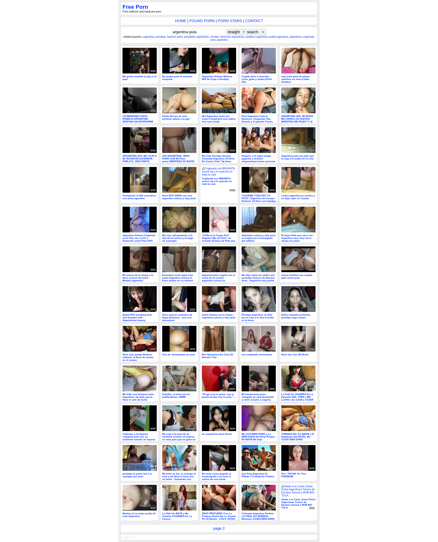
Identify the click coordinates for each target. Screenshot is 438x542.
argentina (148, 36)
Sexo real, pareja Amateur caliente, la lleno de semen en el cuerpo (138, 357)
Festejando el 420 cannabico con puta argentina (139, 197)
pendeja (161, 36)
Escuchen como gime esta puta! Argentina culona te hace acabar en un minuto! (178, 278)
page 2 (219, 528)
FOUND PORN (202, 21)
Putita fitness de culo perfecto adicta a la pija (176, 117)
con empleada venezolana (257, 354)
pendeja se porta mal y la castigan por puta (137, 475)
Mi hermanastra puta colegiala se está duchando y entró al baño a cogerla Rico (258, 398)
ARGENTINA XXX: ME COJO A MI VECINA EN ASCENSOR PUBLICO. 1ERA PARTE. (140, 158)
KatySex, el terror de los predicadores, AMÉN (176, 395)
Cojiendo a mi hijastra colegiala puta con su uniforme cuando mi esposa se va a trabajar (139, 438)
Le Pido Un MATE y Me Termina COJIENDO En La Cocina (177, 516)
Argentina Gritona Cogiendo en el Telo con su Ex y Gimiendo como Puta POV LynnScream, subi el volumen (139, 241)
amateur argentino (257, 36)
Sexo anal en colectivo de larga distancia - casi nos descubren (177, 317)
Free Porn (135, 7)
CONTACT (254, 21)
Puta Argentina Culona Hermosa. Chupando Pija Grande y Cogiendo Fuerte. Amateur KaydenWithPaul (257, 120)
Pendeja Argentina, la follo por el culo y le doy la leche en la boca (258, 317)
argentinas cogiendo (301, 36)
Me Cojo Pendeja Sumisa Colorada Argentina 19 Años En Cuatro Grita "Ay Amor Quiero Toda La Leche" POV (218, 159)
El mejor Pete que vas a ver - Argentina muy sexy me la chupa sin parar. (297, 238)
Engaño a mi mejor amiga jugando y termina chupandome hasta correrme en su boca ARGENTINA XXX (258, 159)
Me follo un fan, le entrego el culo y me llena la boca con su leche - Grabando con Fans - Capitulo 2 (179, 477)
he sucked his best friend (217, 434)
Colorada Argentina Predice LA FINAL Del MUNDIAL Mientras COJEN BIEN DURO (258, 516)
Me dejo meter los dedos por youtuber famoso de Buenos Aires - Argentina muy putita (258, 278)
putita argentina (278, 36)
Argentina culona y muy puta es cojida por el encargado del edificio (258, 238)
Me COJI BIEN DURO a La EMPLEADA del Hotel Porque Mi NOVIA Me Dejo (258, 437)
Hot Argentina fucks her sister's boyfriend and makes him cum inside (219, 119)
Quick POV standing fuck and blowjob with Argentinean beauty (137, 317)
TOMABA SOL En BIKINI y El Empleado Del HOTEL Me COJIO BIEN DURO (297, 437)
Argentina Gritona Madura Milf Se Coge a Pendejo (217, 77)
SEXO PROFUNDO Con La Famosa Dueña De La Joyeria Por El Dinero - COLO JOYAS (219, 516)
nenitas (214, 36)
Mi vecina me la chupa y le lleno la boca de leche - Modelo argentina (138, 278)
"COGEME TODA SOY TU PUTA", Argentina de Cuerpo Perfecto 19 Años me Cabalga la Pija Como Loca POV (259, 199)
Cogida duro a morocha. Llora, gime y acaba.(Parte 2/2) (257, 79)
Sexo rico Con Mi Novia (294, 354)
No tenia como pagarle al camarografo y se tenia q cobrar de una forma (216, 476)
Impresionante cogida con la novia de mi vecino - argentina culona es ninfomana (218, 279)
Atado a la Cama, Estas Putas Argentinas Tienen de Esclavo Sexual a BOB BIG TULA (298, 503)
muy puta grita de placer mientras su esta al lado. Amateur (295, 79)
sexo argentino (219, 39)
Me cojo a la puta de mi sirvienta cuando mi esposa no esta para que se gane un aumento (179, 438)
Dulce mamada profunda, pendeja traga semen (296, 316)
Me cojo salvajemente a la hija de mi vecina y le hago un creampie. (177, 238)
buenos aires (175, 36)
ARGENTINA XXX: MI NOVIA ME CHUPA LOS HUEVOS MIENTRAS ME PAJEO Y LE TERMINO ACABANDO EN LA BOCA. (297, 121)
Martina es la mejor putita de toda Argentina (139, 515)
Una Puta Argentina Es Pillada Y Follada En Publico (258, 475)
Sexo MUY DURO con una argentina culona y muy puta (179, 197)
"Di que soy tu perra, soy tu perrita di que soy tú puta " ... (219, 395)
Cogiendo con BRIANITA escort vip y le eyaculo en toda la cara (217, 181)
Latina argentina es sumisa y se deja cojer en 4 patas (298, 197)
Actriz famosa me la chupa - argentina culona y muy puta (218, 316)
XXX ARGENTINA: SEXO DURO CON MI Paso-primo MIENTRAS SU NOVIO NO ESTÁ (178, 159)
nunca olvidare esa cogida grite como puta (296, 276)
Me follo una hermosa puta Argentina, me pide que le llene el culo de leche (138, 397)
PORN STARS (230, 21)
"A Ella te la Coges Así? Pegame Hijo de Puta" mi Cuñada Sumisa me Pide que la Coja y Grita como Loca (218, 239)
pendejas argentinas (196, 36)
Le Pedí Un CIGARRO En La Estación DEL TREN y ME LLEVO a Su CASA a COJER (297, 397)
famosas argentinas (232, 36)
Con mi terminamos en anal (178, 354)
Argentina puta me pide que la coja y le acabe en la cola (297, 157)
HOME (180, 21)
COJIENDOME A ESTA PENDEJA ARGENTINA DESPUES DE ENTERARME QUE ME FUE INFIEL (138, 120)
